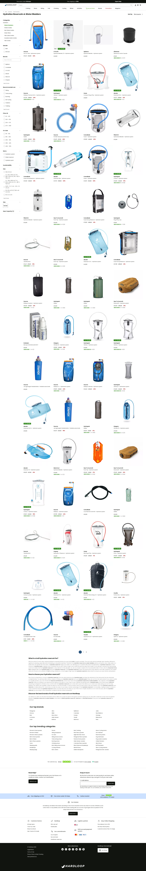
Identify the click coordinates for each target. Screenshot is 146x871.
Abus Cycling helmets (101, 747)
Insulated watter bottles (10, 38)
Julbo (97, 711)
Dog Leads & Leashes (101, 739)
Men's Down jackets (35, 736)
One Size (5, 205)
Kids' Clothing (77, 730)
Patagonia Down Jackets (102, 749)
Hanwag (98, 715)
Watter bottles (8, 27)
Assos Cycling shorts (101, 730)
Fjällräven (76, 711)
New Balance (99, 713)
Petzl (97, 719)
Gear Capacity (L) (8, 211)
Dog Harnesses (100, 736)
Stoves (53, 730)
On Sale (5, 130)
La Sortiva (32, 717)
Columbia (76, 713)
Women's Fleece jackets (36, 734)
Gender (5, 45)
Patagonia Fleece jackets (80, 736)
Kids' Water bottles (9, 30)
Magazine (117, 8)
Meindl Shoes (77, 747)
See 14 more (6, 83)
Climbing (56, 8)
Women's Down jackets (36, 730)
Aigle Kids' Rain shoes (79, 734)
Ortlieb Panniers (100, 741)
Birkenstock (99, 717)
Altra (53, 711)
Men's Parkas (33, 739)
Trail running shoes (57, 739)
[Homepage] (4, 11)
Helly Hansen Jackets (79, 741)
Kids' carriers (55, 749)
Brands (100, 8)
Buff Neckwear (99, 745)
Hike (6, 11)
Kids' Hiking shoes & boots (58, 745)
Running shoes (55, 741)
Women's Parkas (34, 732)
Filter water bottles (9, 35)
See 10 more (6, 109)
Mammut (76, 719)
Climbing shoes (56, 743)
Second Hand (91, 8)
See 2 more (6, 198)
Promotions (108, 8)
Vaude (75, 717)
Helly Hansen (55, 717)
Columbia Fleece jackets (80, 743)
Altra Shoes (99, 743)
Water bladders (8, 25)
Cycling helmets (56, 747)
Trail (49, 8)
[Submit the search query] (131, 5)
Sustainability (7, 165)
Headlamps (33, 747)
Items (5, 151)
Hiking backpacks (56, 732)
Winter (71, 8)
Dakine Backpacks (78, 749)
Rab (31, 715)
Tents (31, 743)
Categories (6, 20)
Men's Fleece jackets (35, 741)
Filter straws (7, 40)
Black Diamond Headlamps (81, 745)
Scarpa (75, 715)
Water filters (7, 33)
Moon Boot (54, 715)
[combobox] (12, 60)
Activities (79, 8)
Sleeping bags (33, 749)
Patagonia (32, 711)
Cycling (64, 8)
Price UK (5, 113)
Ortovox (32, 713)
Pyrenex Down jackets (79, 739)
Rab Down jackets (100, 734)
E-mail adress (84, 780)
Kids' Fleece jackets (79, 732)
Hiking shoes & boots (57, 736)
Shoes (35, 8)
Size (4, 169)
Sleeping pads (33, 745)
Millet (53, 713)
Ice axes (54, 734)
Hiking (42, 8)
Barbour (54, 719)
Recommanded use (9, 87)
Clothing (28, 8)
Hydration (10, 11)
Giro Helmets (99, 732)
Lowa (31, 719)
